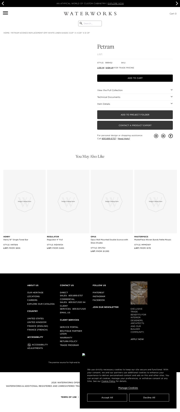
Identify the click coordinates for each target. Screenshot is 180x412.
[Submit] (81, 23)
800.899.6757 (109, 138)
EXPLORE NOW (116, 3)
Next (176, 3)
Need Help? (124, 138)
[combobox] (90, 23)
